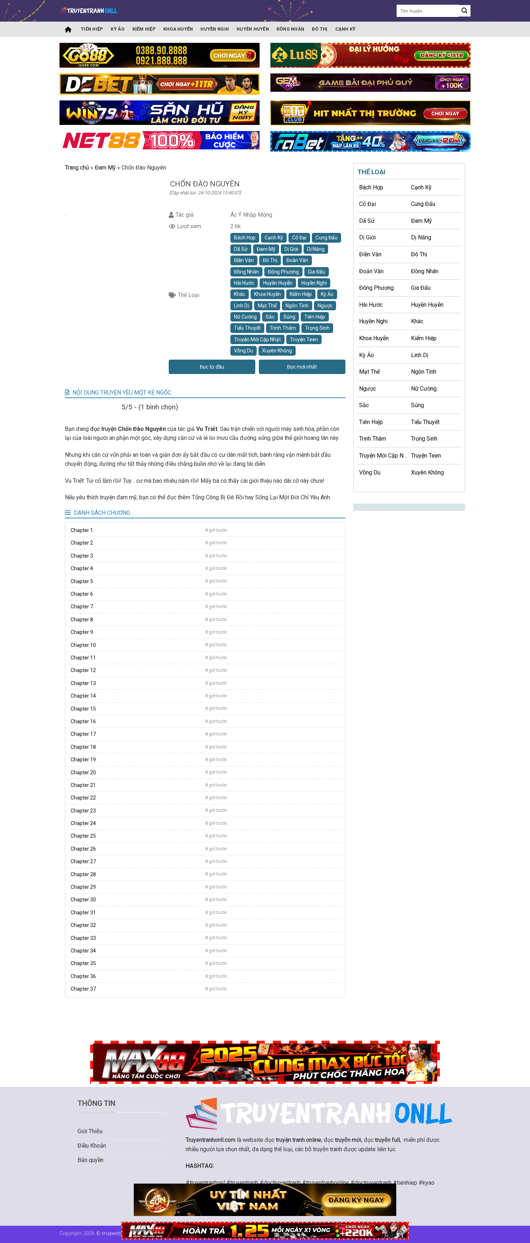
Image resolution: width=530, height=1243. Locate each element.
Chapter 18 (83, 747)
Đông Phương (283, 272)
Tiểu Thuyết (247, 328)
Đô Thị (320, 29)
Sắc (270, 317)
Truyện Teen (304, 339)
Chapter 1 (82, 530)
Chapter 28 (83, 874)
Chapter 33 (83, 938)
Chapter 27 (83, 861)
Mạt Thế (267, 306)
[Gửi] (465, 11)
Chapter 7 (82, 606)
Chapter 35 (83, 963)
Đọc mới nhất (302, 367)
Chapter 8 (82, 619)
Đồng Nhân (290, 29)
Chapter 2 (82, 543)
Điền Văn (244, 260)
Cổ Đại (299, 237)
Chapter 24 (83, 823)
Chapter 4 (82, 568)
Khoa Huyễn (178, 29)
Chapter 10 (83, 645)
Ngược (325, 306)
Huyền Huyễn (253, 29)
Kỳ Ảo (117, 29)
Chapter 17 (83, 734)
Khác (239, 294)
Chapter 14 (83, 696)
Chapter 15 (83, 709)
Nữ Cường (245, 317)
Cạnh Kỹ (345, 29)
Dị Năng (315, 249)
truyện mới (348, 1139)
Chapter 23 (83, 811)
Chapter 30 (83, 899)
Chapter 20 (83, 772)
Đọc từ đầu (212, 367)
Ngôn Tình (297, 306)
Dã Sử (241, 249)
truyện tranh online (298, 1139)
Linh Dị (241, 306)
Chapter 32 (83, 925)
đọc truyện (103, 428)
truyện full (387, 1139)
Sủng (289, 317)
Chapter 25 (83, 836)
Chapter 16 (83, 721)
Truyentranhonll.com (210, 1139)
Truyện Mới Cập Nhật (257, 339)
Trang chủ (68, 29)
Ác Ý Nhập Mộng (251, 214)
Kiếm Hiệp (144, 29)
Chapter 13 (83, 683)
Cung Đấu (326, 237)
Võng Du (243, 350)
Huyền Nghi (214, 29)
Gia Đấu (316, 272)
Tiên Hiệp (92, 29)
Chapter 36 (83, 976)
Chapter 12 (83, 670)
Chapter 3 (82, 556)
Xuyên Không (277, 350)
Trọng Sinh (317, 328)
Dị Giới (291, 249)
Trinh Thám (283, 328)
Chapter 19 (83, 759)
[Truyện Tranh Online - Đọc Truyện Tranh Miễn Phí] (88, 10)
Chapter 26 (83, 849)
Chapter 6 (82, 594)
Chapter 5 (82, 581)
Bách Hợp (245, 237)
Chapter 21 (83, 785)
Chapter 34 (83, 951)
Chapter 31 (83, 912)
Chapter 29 (83, 887)
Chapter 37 (83, 989)
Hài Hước (244, 283)
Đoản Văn (297, 260)
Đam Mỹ (105, 167)
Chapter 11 (83, 658)
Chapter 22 (83, 798)
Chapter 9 (82, 632)
